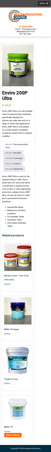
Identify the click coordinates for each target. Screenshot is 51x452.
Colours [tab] (16, 163)
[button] (44, 3)
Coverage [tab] (18, 158)
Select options (13, 435)
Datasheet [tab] (18, 169)
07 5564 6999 (25, 26)
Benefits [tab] (17, 153)
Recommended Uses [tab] (16, 146)
